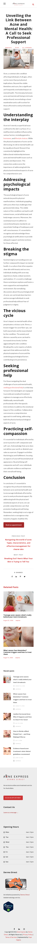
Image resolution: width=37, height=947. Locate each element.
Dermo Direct (25, 895)
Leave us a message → (10, 812)
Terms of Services (11, 937)
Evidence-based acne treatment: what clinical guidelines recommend (21, 751)
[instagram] (24, 929)
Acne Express (21, 932)
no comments (27, 47)
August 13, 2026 (8, 658)
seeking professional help (13, 387)
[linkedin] (19, 929)
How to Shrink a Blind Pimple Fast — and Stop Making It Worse (21, 734)
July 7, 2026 (18, 740)
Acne (17, 47)
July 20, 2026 (19, 723)
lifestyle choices (21, 138)
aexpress (8, 47)
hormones (7, 138)
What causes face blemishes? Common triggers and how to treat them (17, 652)
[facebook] (14, 929)
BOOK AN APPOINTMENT (13, 798)
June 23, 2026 (19, 757)
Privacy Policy (27, 934)
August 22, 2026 (8, 620)
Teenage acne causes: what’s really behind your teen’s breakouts (17, 616)
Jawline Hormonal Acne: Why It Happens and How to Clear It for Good (22, 717)
